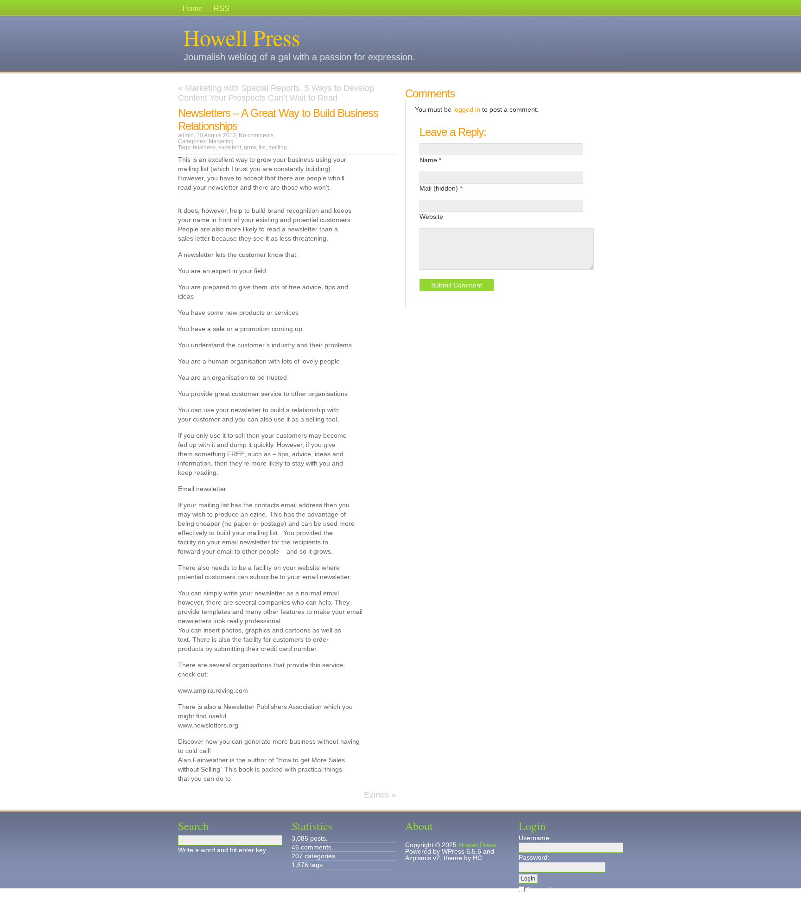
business (204, 147)
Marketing (221, 141)
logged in (466, 109)
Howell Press (242, 37)
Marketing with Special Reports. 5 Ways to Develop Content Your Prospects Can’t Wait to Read (276, 92)
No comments (256, 135)
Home (193, 9)
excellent (229, 147)
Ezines (376, 794)
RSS (221, 9)
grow (250, 147)
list (262, 147)
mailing (277, 147)
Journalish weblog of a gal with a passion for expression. (299, 57)
